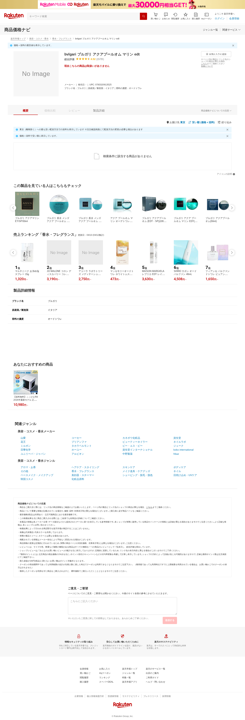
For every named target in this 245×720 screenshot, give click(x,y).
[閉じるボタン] (233, 45)
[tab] (25, 110)
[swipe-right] (232, 208)
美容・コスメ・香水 (39, 38)
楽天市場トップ (18, 38)
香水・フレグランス (62, 38)
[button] (166, 16)
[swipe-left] (13, 208)
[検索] (143, 16)
